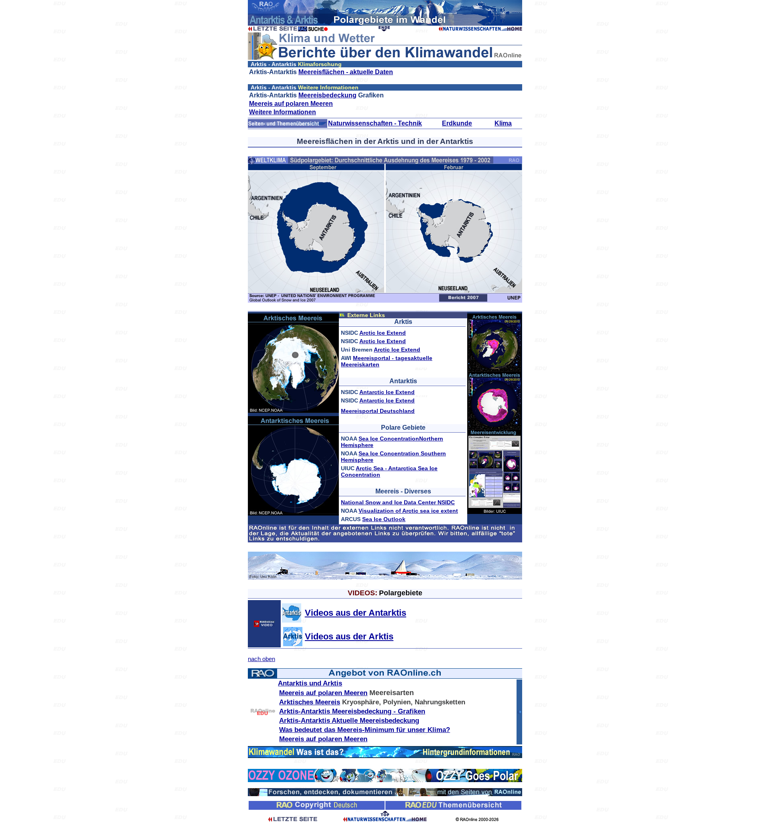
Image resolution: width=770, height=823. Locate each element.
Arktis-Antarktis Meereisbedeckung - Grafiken (352, 711)
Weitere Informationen (282, 112)
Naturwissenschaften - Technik (375, 123)
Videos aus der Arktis (349, 636)
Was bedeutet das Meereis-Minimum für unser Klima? (364, 730)
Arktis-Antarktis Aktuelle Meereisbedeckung (349, 720)
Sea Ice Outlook (383, 519)
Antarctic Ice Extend (387, 392)
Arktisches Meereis (309, 702)
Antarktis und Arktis (310, 683)
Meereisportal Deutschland (378, 411)
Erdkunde (457, 123)
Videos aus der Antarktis (355, 613)
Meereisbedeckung (327, 95)
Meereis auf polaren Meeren (291, 103)
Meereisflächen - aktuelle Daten (345, 72)
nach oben (261, 658)
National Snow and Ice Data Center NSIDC (398, 502)
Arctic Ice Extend (382, 333)
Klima (503, 123)
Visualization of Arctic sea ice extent (408, 511)
